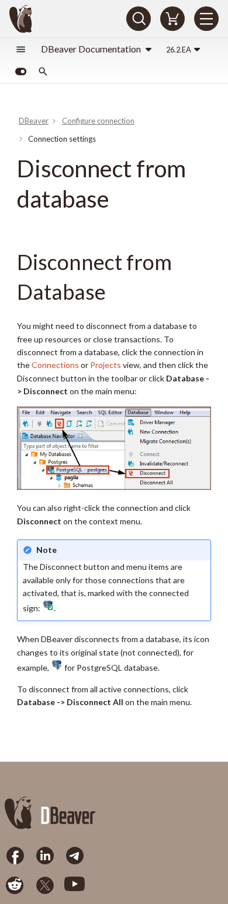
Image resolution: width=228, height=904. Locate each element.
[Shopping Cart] (172, 18)
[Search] (138, 18)
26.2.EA (178, 49)
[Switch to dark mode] (20, 71)
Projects (105, 365)
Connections (55, 365)
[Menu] (206, 18)
